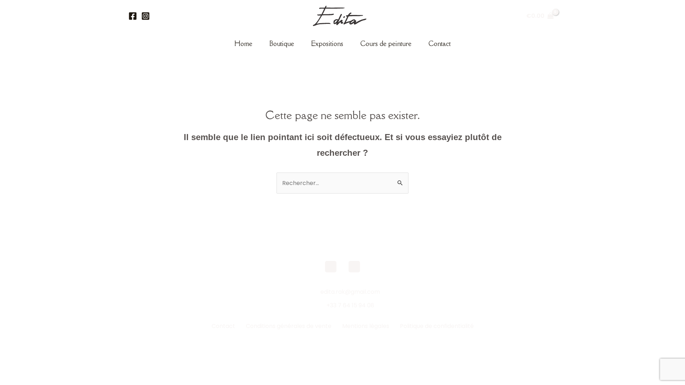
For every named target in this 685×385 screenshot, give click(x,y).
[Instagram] (145, 16)
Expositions (327, 43)
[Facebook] (132, 16)
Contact (439, 43)
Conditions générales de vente (288, 326)
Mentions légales (365, 326)
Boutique (281, 43)
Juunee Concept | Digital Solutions (402, 345)
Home (243, 43)
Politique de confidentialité (437, 326)
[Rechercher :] (342, 183)
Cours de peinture (385, 43)
